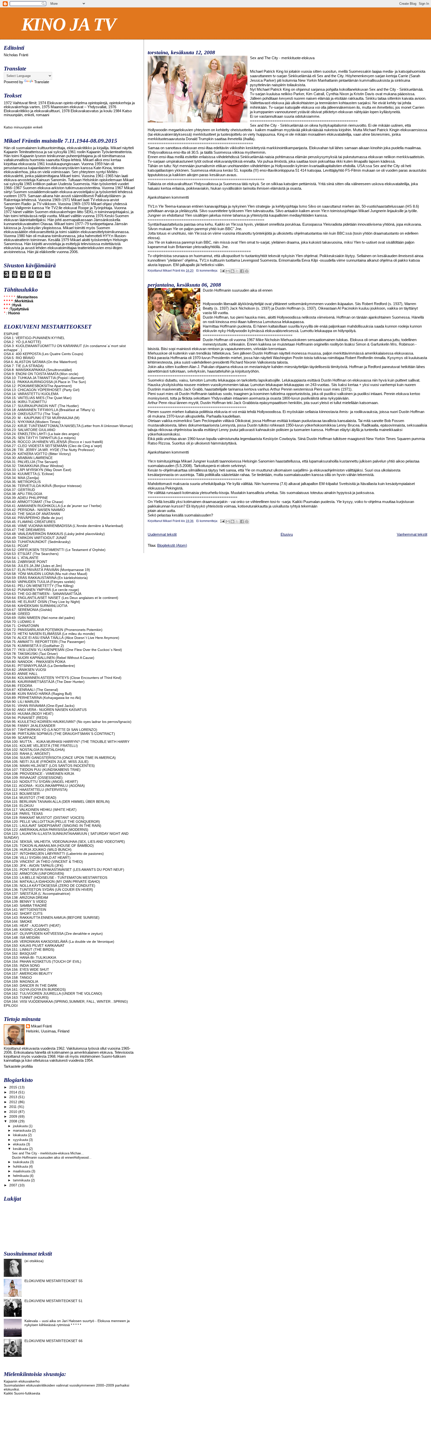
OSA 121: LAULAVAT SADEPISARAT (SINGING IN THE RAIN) (52, 826)
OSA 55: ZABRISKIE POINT (25, 562)
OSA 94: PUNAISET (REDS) (26, 718)
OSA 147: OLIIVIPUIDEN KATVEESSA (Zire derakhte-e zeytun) (53, 934)
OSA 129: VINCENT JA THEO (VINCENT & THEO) (43, 862)
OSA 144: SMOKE (18, 922)
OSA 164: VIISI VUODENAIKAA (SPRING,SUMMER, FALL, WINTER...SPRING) (66, 1001)
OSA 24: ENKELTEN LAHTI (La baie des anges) (41, 434)
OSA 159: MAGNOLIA (21, 981)
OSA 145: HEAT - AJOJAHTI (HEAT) (32, 926)
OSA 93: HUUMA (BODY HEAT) (28, 714)
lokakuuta (20, 1135)
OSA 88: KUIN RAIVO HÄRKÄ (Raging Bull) (38, 694)
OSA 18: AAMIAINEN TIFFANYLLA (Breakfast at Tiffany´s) (49, 410)
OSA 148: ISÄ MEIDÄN (22, 938)
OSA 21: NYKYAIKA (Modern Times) (32, 422)
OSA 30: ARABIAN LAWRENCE (28, 458)
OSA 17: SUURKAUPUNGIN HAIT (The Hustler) (41, 406)
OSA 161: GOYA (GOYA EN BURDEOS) (35, 989)
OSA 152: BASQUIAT (20, 953)
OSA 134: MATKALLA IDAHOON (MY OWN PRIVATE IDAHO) (52, 882)
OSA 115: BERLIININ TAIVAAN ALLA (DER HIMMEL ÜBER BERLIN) (57, 802)
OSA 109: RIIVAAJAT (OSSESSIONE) (33, 778)
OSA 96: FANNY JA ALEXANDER (29, 726)
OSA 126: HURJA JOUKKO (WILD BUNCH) (38, 850)
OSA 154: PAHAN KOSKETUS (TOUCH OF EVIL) (42, 961)
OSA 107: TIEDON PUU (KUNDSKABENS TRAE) (42, 770)
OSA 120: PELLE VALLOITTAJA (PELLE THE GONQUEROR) (52, 822)
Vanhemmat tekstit (412, 534)
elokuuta (19, 1144)
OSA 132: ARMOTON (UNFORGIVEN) (34, 874)
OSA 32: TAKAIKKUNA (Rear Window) (34, 466)
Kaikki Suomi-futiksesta (22, 1393)
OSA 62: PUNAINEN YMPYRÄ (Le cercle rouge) (41, 590)
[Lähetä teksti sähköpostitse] (222, 270)
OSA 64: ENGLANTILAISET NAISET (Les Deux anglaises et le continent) (61, 598)
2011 (13, 1107)
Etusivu (287, 534)
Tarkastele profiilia (18, 1066)
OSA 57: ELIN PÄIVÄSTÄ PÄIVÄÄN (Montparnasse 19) (47, 570)
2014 (13, 1092)
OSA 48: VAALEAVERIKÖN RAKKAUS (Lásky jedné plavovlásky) (54, 534)
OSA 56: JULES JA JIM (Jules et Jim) (33, 566)
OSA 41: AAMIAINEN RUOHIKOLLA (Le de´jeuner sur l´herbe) (53, 506)
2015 (13, 1087)
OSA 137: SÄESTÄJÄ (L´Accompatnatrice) (37, 894)
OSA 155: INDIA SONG (22, 965)
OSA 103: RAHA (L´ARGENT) (27, 754)
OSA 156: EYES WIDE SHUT (26, 969)
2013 (13, 1097)
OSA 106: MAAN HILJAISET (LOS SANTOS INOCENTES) (49, 766)
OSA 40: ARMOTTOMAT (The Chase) (33, 502)
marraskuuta (22, 1130)
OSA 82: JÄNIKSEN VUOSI (25, 670)
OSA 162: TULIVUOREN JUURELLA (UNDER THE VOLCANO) (53, 993)
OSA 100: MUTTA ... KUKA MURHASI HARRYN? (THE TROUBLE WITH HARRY (66, 742)
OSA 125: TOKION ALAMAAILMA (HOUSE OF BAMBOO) (49, 846)
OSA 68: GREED (17, 614)
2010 (13, 1112)
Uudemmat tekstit (162, 534)
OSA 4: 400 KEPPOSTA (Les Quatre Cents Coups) (43, 354)
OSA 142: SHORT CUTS (23, 914)
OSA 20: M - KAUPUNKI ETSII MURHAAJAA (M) (42, 418)
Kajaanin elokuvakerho (22, 1381)
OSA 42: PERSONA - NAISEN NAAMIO (34, 510)
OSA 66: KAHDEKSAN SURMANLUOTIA (35, 606)
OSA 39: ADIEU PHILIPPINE (26, 498)
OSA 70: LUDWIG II (19, 622)
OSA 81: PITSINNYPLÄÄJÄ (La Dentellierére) (39, 666)
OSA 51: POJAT (16, 546)
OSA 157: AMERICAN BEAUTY (28, 973)
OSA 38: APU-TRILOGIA (23, 494)
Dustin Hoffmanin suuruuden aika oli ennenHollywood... (52, 1157)
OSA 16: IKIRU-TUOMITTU (25, 402)
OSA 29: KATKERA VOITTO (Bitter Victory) (37, 454)
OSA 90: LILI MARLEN (21, 702)
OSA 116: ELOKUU (19, 806)
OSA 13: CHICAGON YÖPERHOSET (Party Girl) (42, 390)
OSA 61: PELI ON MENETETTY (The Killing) (39, 586)
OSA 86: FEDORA (18, 686)
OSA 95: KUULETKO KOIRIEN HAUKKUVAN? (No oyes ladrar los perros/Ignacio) (67, 722)
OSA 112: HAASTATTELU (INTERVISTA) (36, 790)
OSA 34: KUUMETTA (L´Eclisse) (29, 474)
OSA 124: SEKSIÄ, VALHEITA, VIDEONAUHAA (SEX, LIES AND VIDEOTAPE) (64, 842)
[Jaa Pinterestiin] (246, 271)
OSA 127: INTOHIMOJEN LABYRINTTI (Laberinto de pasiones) (54, 854)
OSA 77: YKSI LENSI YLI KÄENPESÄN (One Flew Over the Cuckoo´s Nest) (63, 650)
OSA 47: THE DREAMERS (24, 530)
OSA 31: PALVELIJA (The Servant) (31, 462)
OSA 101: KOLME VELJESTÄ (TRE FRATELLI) (41, 746)
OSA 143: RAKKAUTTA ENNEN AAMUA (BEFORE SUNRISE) (52, 918)
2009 (13, 1116)
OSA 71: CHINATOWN (21, 626)
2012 (13, 1102)
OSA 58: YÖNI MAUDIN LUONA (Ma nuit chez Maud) (45, 574)
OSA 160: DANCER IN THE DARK (30, 985)
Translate (41, 82)
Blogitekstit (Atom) (172, 545)
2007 (13, 1185)
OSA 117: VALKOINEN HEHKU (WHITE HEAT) (40, 810)
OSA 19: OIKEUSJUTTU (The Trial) (31, 414)
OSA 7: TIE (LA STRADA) (24, 366)
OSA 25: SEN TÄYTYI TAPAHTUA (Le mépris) (40, 438)
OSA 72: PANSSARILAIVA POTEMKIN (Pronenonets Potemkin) (53, 630)
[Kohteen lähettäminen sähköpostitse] (227, 271)
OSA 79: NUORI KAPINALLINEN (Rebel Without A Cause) (49, 658)
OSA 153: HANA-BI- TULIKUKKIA (30, 957)
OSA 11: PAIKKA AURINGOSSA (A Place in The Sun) (45, 382)
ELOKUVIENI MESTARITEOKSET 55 (53, 1281)
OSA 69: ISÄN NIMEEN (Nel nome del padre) (39, 618)
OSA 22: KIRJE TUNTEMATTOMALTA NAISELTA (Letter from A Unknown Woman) (68, 426)
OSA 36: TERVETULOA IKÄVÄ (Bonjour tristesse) (43, 486)
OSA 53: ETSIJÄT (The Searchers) (31, 554)
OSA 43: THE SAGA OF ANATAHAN (32, 514)
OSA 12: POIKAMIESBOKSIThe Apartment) (38, 386)
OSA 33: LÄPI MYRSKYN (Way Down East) (37, 470)
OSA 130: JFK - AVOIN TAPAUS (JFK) (33, 866)
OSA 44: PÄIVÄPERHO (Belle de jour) (33, 518)
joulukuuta (21, 1126)
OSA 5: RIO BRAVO (19, 358)
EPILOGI (11, 1005)
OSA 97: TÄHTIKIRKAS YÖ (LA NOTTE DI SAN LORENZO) (50, 730)
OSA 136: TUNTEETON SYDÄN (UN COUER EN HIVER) (48, 890)
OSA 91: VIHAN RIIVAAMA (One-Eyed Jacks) (39, 706)
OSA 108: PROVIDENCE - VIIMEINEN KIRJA (39, 774)
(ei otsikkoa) (34, 1261)
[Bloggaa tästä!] (232, 271)
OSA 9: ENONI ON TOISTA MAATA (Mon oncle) (41, 374)
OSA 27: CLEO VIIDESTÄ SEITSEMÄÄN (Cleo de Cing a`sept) (53, 446)
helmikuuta (21, 1176)
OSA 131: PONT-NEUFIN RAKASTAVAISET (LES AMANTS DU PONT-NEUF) (64, 870)
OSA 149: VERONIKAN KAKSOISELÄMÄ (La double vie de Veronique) (59, 942)
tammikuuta (22, 1180)
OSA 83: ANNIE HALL (21, 674)
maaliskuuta (22, 1171)
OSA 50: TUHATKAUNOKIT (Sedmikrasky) (37, 542)
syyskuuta (21, 1140)
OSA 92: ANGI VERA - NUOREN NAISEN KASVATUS (45, 710)
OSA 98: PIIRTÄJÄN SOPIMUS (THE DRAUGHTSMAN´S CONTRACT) (59, 734)
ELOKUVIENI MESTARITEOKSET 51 (53, 1301)
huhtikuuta (21, 1166)
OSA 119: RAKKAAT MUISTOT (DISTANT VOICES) (44, 818)
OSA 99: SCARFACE (20, 738)
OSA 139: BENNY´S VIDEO (25, 902)
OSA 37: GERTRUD (19, 490)
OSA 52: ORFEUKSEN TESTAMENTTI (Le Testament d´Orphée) (55, 550)
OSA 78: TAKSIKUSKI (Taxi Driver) (31, 654)
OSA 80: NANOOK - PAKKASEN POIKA (34, 662)
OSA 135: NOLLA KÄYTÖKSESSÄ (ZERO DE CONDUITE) (49, 886)
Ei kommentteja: (207, 270)
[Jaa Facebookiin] (241, 271)
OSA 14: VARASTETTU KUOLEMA (31, 394)
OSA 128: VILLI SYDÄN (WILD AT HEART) (37, 858)
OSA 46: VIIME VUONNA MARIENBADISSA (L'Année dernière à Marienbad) (63, 526)
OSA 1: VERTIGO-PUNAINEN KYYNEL (34, 338)
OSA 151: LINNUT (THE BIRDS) (29, 950)
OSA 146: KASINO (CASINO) (26, 930)
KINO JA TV (68, 24)
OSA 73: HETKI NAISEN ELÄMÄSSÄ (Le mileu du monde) (49, 634)
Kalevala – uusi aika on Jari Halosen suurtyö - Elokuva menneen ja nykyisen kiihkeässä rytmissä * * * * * (77, 1323)
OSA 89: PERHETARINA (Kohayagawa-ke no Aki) (42, 698)
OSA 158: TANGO (18, 977)
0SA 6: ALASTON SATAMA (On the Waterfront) (40, 362)
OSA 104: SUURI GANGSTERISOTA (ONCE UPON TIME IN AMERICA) (60, 758)
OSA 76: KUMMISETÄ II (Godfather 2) (34, 646)
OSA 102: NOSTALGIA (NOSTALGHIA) (34, 750)
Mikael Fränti (41, 1026)
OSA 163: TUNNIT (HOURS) (26, 997)
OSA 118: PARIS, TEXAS (23, 814)
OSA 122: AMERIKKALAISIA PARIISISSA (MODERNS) (46, 830)
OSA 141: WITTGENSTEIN (25, 910)
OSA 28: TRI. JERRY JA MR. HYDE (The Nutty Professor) (49, 450)
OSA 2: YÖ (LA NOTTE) (22, 342)
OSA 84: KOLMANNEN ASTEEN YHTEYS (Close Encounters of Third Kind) (62, 678)
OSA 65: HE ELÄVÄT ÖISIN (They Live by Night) (42, 602)
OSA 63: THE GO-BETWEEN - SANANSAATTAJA (42, 594)
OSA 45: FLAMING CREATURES (29, 522)
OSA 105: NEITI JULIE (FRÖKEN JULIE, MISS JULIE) (46, 762)
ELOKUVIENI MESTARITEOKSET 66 (53, 1341)
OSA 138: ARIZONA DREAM (26, 898)
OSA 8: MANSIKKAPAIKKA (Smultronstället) (38, 370)
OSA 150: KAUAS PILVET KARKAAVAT (34, 946)
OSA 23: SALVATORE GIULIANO (29, 430)
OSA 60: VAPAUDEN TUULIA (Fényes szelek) (39, 582)
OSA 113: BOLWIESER (22, 794)
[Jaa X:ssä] (237, 271)
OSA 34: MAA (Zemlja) (21, 478)
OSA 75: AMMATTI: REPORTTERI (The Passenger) (44, 642)
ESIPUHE (11, 334)
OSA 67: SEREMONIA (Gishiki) (28, 610)
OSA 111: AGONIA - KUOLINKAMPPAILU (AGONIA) (44, 786)
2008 (13, 1121)
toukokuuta (21, 1162)
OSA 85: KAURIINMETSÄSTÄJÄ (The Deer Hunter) (44, 682)
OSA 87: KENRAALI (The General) (31, 690)
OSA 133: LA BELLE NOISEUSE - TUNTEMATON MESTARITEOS (55, 878)
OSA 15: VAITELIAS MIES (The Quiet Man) (38, 398)
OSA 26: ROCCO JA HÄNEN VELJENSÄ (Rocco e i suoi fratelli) (53, 442)
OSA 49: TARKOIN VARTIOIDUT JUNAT (35, 538)
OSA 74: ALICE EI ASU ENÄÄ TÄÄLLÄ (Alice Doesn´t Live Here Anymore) (61, 638)
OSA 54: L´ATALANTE (21, 558)
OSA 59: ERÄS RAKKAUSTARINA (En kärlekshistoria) (46, 578)
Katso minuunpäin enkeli (23, 127)
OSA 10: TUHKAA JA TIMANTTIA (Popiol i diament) (44, 378)
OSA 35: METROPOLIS (22, 482)
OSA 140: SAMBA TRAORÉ (25, 906)
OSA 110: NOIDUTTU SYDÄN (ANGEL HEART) (41, 782)
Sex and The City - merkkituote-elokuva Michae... (48, 1153)
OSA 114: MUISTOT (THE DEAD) (30, 798)
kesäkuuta (21, 1149)
